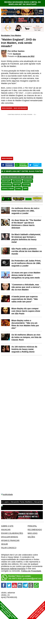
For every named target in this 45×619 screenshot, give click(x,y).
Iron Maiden (16, 35)
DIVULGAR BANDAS (9, 537)
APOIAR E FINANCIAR (10, 540)
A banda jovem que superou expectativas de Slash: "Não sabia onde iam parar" (24, 299)
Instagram (6, 185)
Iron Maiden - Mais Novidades (14, 108)
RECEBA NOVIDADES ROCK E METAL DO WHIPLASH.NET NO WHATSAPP (22, 3)
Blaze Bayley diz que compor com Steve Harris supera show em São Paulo (25, 311)
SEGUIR (4, 544)
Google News (8, 188)
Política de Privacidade (31, 571)
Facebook (27, 181)
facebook (17, 54)
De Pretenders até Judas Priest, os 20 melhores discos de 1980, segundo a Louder (26, 263)
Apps (25, 188)
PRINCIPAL (32, 526)
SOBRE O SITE (7, 526)
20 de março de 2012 (25, 56)
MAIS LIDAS (32, 533)
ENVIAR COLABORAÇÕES (12, 533)
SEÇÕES (31, 537)
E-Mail (18, 188)
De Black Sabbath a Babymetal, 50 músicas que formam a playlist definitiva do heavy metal (26, 238)
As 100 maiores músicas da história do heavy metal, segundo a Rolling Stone (24, 349)
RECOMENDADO (35, 530)
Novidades (5, 35)
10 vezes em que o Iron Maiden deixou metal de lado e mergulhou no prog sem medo (25, 275)
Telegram (17, 181)
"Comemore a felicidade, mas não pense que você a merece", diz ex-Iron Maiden (26, 287)
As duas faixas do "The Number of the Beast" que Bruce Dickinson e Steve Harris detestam (26, 224)
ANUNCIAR (5, 530)
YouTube (26, 185)
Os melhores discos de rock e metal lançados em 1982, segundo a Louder (25, 210)
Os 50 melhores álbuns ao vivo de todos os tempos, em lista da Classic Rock (26, 337)
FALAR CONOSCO (8, 548)
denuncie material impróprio (13, 569)
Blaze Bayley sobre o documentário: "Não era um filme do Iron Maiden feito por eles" (25, 324)
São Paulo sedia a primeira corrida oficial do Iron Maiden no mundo (26, 251)
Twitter (16, 185)
